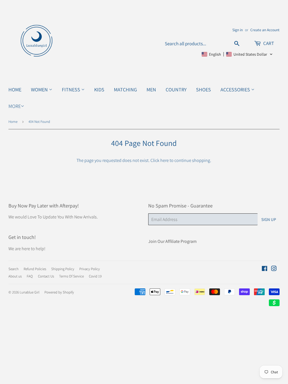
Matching (125, 89)
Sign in (237, 29)
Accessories (235, 89)
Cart (268, 43)
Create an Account (265, 29)
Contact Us (46, 276)
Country (176, 89)
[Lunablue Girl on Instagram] (274, 269)
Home (14, 89)
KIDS (99, 89)
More (14, 106)
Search (13, 268)
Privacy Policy (89, 268)
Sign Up (268, 219)
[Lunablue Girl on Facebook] (264, 269)
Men (151, 89)
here (164, 160)
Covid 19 (95, 276)
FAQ (30, 276)
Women (40, 89)
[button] (237, 54)
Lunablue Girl (29, 292)
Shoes (203, 89)
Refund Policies (35, 268)
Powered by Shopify (59, 292)
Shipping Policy (62, 268)
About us (15, 276)
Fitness (71, 89)
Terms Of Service (71, 276)
